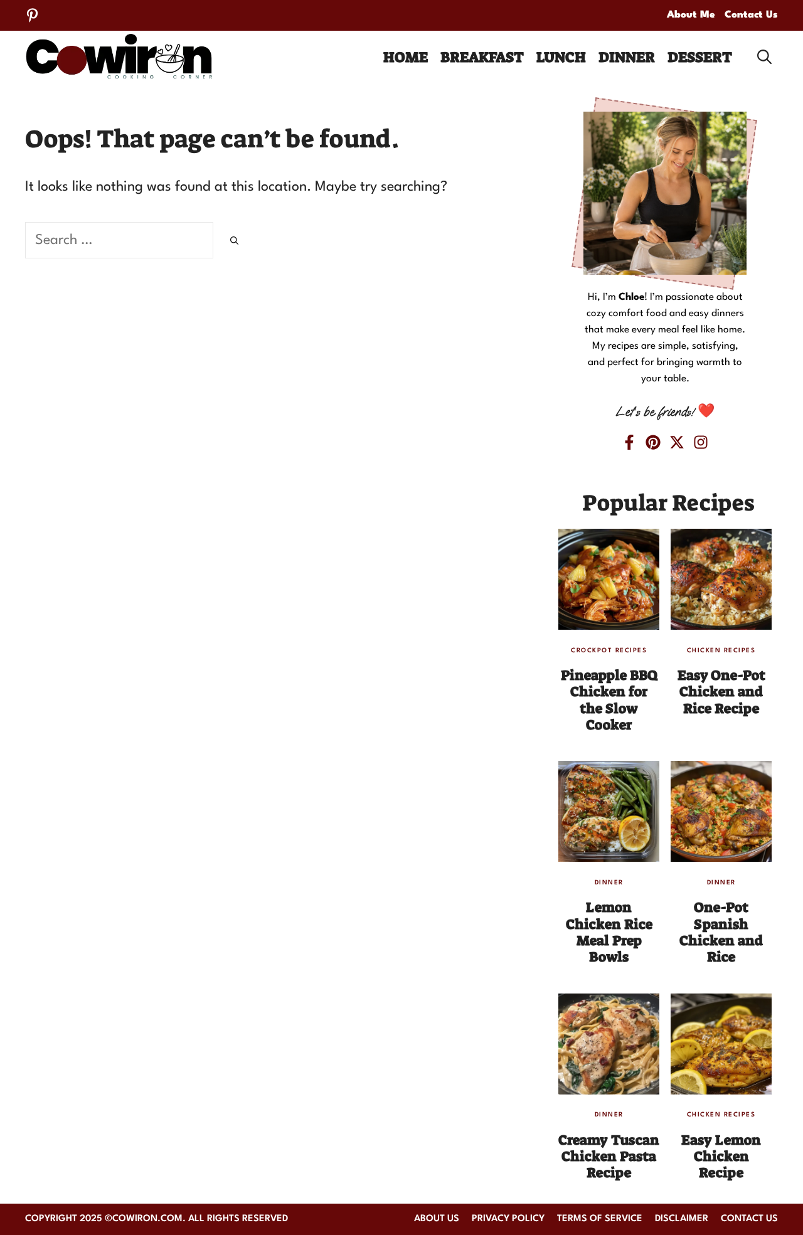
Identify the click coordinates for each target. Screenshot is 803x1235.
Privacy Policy (508, 1219)
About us (436, 1219)
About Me (691, 15)
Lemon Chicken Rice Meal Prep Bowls (609, 932)
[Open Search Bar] (764, 57)
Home (405, 57)
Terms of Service (599, 1219)
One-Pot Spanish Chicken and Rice (721, 932)
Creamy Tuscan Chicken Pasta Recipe (608, 1156)
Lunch (561, 57)
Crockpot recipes (609, 650)
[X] (677, 442)
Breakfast (482, 57)
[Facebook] (629, 442)
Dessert (699, 57)
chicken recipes (721, 650)
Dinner (626, 57)
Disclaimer (681, 1219)
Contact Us (751, 15)
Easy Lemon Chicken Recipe (721, 1156)
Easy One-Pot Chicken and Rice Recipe (721, 692)
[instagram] (701, 442)
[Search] (234, 242)
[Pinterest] (32, 15)
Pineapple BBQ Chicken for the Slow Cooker (609, 700)
